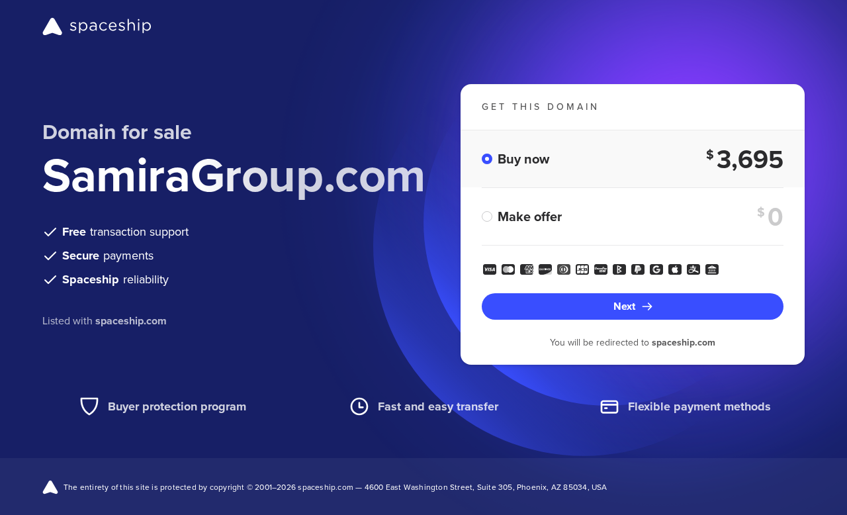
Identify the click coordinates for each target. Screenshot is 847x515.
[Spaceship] (97, 26)
